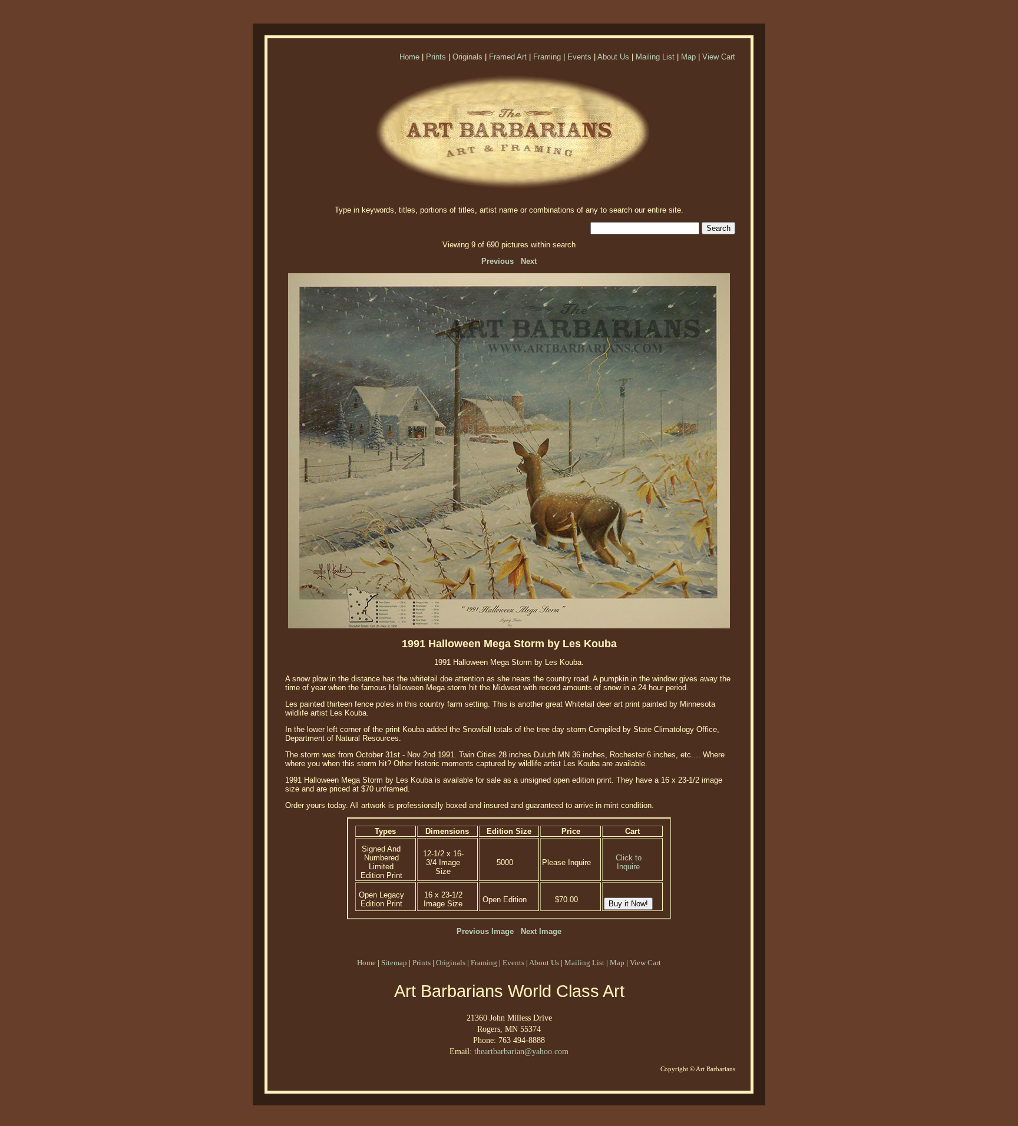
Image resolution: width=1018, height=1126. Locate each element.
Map (688, 56)
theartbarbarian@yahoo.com (521, 1051)
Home (409, 56)
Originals (467, 56)
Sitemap (394, 962)
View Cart (718, 56)
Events (579, 56)
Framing (547, 56)
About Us (613, 56)
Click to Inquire (629, 862)
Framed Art (508, 56)
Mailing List (655, 56)
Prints (436, 56)
